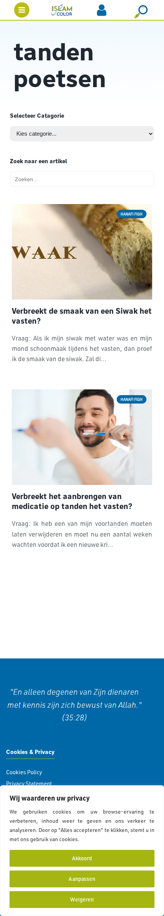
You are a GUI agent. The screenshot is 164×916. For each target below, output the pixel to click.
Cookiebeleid (97, 839)
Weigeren (82, 899)
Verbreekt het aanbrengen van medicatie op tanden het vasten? (72, 501)
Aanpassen (82, 878)
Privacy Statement (29, 783)
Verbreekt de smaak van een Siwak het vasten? (82, 316)
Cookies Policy (24, 772)
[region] (82, 850)
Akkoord (82, 858)
